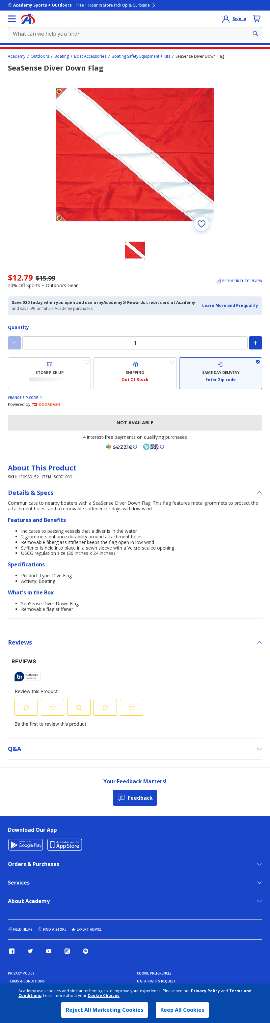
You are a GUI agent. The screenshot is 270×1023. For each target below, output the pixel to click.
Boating (61, 56)
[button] (230, 305)
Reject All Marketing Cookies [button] (104, 1009)
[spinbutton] (135, 342)
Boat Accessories (90, 56)
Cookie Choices (104, 995)
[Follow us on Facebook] (12, 951)
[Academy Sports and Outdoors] (28, 19)
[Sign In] (226, 19)
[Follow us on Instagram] (67, 951)
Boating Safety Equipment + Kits (141, 56)
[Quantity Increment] (255, 342)
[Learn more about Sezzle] (121, 447)
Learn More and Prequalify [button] (230, 305)
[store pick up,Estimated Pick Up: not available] (49, 373)
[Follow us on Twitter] (30, 951)
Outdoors (40, 56)
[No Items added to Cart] (257, 18)
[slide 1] (135, 250)
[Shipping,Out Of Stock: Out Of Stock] (135, 373)
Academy (16, 56)
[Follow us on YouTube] (49, 951)
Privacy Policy (205, 991)
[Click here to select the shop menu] (12, 19)
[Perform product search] (255, 33)
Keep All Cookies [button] (182, 1009)
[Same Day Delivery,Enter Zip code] (220, 373)
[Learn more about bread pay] (153, 447)
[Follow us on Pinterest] (86, 951)
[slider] (135, 154)
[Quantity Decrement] (14, 342)
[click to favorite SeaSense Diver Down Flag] (201, 224)
